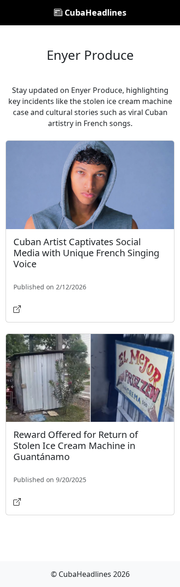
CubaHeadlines (94, 12)
